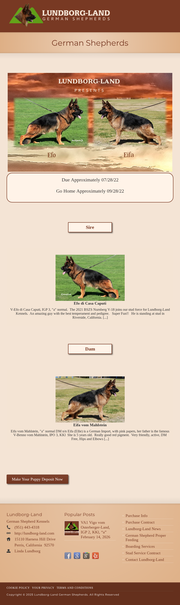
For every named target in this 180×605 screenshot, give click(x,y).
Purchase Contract (140, 522)
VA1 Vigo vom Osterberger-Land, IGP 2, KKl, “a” (95, 527)
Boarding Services (140, 546)
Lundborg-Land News (143, 529)
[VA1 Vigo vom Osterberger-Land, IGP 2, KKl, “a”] (71, 528)
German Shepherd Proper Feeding (146, 537)
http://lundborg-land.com (34, 533)
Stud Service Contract (143, 553)
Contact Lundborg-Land (145, 559)
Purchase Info (137, 515)
